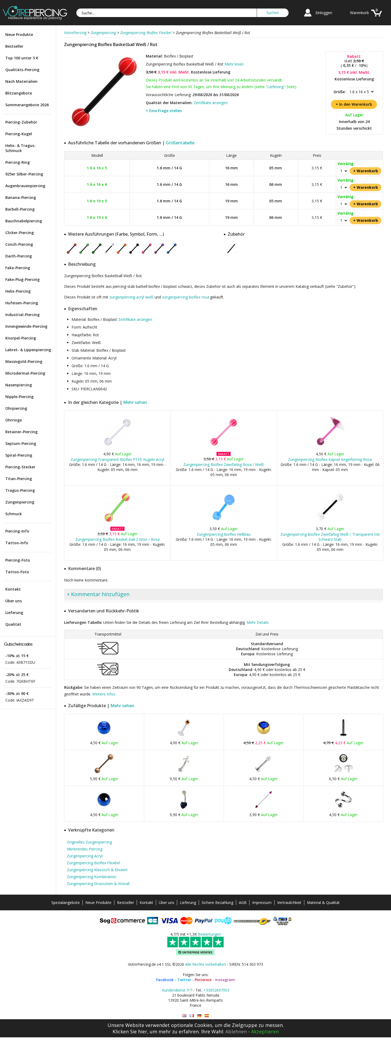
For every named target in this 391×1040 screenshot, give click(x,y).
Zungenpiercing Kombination (91, 876)
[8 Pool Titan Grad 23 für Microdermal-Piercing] (343, 773)
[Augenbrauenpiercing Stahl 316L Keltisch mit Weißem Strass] (184, 773)
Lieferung (14, 612)
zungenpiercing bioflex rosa (185, 297)
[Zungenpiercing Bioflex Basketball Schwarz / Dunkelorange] (71, 253)
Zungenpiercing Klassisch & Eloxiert (97, 869)
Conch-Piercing (19, 244)
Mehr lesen (234, 64)
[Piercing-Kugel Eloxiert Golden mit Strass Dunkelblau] (263, 737)
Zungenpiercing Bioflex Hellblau (224, 534)
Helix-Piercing (18, 291)
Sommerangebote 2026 (27, 104)
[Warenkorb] (377, 17)
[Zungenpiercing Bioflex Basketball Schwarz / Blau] (171, 253)
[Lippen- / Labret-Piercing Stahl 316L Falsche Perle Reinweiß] (263, 773)
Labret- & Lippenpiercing (28, 349)
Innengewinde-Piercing (26, 326)
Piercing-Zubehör (21, 122)
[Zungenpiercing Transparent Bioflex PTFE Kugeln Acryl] (117, 448)
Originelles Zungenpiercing (89, 842)
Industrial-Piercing (22, 314)
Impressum (262, 902)
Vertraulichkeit (289, 902)
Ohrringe (13, 420)
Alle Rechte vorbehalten (205, 964)
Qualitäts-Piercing (22, 69)
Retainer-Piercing (21, 431)
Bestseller (14, 46)
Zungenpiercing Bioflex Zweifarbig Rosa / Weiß (223, 464)
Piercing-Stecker (20, 466)
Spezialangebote (65, 902)
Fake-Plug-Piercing (22, 279)
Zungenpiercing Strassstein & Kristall (98, 883)
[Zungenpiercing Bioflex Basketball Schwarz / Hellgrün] (84, 253)
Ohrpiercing (16, 408)
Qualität (13, 624)
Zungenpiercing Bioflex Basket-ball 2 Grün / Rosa (117, 539)
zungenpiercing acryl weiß (131, 297)
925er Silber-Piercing (24, 174)
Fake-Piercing (17, 267)
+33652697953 (216, 990)
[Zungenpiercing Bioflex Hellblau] (223, 523)
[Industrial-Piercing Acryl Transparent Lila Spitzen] (263, 809)
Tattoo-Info (16, 542)
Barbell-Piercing (20, 209)
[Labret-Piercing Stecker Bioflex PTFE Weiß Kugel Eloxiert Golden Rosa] (184, 737)
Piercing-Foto (17, 560)
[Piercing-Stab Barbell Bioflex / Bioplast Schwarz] (231, 253)
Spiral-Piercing (18, 455)
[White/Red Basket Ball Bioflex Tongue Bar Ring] (184, 1015)
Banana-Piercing (20, 197)
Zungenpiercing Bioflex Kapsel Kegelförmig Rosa (330, 459)
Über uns (13, 600)
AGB (243, 902)
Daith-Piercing (18, 256)
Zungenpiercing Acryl (84, 855)
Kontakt (13, 589)
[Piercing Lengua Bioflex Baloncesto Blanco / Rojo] (206, 1015)
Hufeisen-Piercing (21, 302)
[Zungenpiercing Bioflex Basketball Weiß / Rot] (104, 130)
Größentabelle (180, 143)
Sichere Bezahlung (217, 902)
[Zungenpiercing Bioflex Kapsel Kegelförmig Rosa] (330, 448)
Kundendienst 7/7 (177, 990)
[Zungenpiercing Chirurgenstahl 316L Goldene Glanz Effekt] (104, 773)
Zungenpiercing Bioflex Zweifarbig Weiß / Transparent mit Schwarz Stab (330, 537)
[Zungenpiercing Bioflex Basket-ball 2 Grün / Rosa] (117, 523)
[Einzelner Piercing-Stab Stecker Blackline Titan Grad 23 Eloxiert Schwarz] (343, 737)
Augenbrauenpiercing (25, 185)
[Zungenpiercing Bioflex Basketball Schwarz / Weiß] (109, 253)
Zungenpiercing (19, 502)
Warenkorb (359, 12)
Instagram (225, 979)
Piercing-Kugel (18, 133)
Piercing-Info (17, 531)
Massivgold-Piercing (23, 361)
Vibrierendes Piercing (84, 848)
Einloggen (323, 12)
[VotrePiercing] (35, 18)
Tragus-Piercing (20, 490)
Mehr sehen (135, 402)
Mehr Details (258, 622)
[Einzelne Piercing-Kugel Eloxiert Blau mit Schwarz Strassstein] (104, 809)
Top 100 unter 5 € (21, 57)
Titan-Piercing (18, 478)
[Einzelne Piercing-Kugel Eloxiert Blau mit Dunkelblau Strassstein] (104, 737)
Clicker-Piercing (19, 232)
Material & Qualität (323, 902)
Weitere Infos (103, 694)
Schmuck (13, 513)
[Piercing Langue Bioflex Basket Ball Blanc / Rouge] (191, 1015)
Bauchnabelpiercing (23, 220)
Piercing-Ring (17, 162)
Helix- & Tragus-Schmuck (20, 148)
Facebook (165, 979)
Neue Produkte (19, 34)
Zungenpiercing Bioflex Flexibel (93, 862)
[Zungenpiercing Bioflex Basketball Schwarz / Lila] (159, 253)
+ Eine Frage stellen (164, 110)
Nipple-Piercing (19, 396)
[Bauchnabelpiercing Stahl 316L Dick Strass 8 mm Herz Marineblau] (184, 809)
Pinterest (203, 979)
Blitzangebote (18, 93)
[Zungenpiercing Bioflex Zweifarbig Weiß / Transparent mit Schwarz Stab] (330, 523)
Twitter (184, 979)
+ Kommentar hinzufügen (98, 594)
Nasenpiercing (18, 384)
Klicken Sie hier (130, 1031)
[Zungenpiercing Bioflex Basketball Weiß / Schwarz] (134, 253)
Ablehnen (236, 1031)
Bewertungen (209, 934)
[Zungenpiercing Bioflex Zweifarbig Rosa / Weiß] (223, 448)
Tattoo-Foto (17, 571)
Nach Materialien (21, 81)
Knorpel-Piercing (20, 338)
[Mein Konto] (308, 17)
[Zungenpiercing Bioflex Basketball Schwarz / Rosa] (146, 253)
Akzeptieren (265, 1031)
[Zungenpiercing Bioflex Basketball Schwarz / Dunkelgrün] (96, 253)
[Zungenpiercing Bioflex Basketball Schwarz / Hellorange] (121, 253)
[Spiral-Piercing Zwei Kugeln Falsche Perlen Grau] (343, 809)
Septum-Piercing (20, 443)
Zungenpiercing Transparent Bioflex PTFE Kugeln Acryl (117, 459)
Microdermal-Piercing (25, 373)
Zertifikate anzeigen (211, 102)
